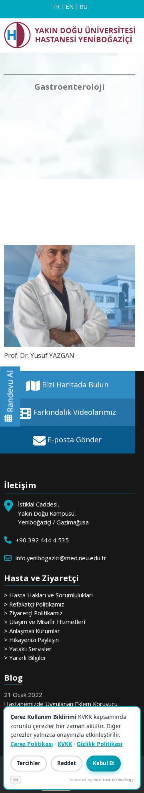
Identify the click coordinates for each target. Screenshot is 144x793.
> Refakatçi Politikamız (34, 604)
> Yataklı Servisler (28, 649)
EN (15, 779)
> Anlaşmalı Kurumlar (32, 631)
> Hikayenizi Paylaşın (31, 640)
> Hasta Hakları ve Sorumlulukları (48, 595)
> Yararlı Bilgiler (25, 657)
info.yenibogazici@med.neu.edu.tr (61, 558)
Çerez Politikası (31, 744)
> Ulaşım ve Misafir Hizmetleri (44, 622)
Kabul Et (103, 763)
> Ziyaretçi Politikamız (33, 613)
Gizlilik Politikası (99, 744)
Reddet (66, 763)
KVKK (65, 744)
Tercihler (28, 763)
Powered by (102, 779)
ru (84, 6)
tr (56, 6)
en (70, 6)
